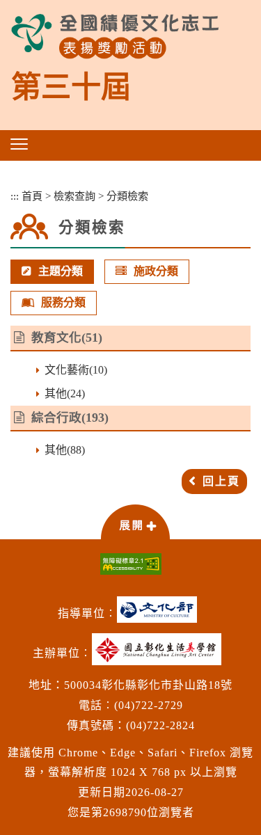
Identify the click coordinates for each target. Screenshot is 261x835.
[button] (19, 144)
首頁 (32, 196)
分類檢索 (127, 196)
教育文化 (56, 337)
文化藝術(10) (76, 370)
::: (14, 196)
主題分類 (60, 271)
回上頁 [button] (221, 481)
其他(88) (65, 450)
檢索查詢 (74, 196)
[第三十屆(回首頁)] (115, 36)
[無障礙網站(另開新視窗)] (130, 564)
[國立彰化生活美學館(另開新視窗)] (160, 654)
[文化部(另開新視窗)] (160, 614)
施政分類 (156, 271)
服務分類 (63, 302)
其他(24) (65, 393)
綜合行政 (56, 417)
